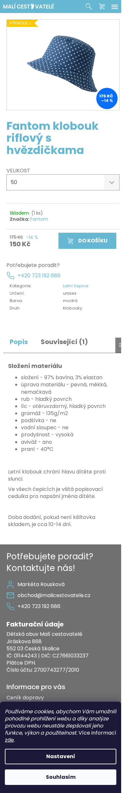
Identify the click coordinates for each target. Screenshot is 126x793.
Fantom (39, 219)
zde (9, 740)
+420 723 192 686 (38, 275)
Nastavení (60, 756)
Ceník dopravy (25, 697)
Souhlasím (61, 777)
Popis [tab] (19, 342)
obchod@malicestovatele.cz (53, 595)
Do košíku (93, 240)
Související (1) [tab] (64, 342)
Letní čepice (76, 286)
